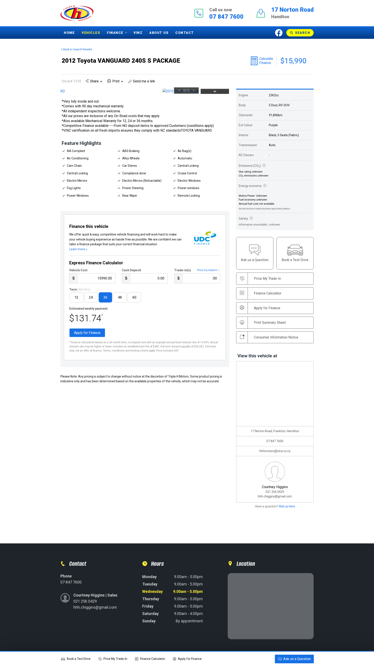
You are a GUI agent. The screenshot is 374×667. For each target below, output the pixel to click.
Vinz (138, 33)
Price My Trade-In (115, 658)
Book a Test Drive (78, 658)
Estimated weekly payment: (88, 308)
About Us (158, 33)
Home (69, 33)
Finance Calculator (267, 293)
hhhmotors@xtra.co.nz (275, 451)
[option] (129, 91)
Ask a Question (297, 659)
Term (79, 289)
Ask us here (287, 506)
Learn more (77, 249)
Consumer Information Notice (276, 337)
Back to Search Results (77, 49)
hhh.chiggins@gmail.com (275, 496)
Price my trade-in (207, 270)
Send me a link (144, 81)
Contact (184, 33)
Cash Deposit (131, 270)
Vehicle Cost (78, 270)
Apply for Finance (190, 658)
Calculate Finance (266, 61)
